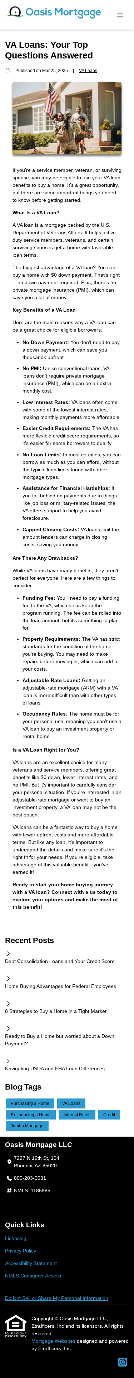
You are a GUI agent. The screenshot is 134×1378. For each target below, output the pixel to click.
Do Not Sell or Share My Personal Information (56, 1298)
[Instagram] (122, 1362)
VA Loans (88, 70)
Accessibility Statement (31, 1263)
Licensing (15, 1238)
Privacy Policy (20, 1251)
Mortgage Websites (54, 1341)
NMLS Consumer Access (33, 1276)
